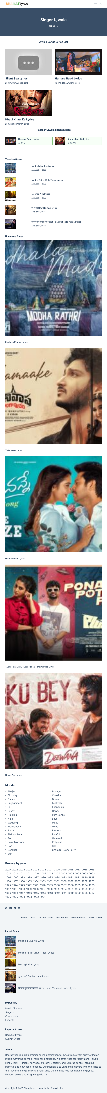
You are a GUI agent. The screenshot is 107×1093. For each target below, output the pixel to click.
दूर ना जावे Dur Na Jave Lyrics (44, 208)
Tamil (16, 1062)
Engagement (15, 803)
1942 (57, 893)
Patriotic (56, 830)
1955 (56, 889)
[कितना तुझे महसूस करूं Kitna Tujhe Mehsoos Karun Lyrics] (10, 224)
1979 (71, 881)
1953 (71, 889)
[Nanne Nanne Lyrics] (53, 504)
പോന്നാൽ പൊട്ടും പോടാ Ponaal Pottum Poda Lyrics (29, 667)
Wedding (13, 822)
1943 (50, 893)
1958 (36, 889)
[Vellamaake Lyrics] (53, 396)
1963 (92, 885)
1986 (22, 881)
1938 (84, 893)
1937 (91, 893)
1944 (43, 893)
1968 (57, 885)
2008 (50, 873)
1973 (22, 885)
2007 (57, 873)
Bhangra (56, 791)
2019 (64, 869)
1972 (29, 885)
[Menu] (95, 4)
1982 (50, 881)
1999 (22, 877)
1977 (84, 881)
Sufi (10, 853)
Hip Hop (12, 814)
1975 (8, 885)
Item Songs (58, 814)
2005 (71, 873)
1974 (15, 885)
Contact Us (62, 917)
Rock (10, 846)
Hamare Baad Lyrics (68, 78)
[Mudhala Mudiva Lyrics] (10, 168)
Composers (11, 1016)
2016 (84, 869)
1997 (36, 877)
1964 (85, 885)
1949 (8, 893)
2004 (78, 873)
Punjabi (24, 1062)
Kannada (35, 1062)
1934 (22, 896)
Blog (33, 917)
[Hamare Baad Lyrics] (78, 62)
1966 (71, 885)
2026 (15, 869)
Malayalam (83, 1058)
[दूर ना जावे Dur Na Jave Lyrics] (10, 210)
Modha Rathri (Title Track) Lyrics (47, 180)
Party (11, 830)
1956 (50, 889)
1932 (36, 896)
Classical (57, 795)
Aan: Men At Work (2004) (69, 83)
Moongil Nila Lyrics (40, 194)
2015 (91, 869)
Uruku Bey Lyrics (13, 775)
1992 (71, 877)
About (24, 917)
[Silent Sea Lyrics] (28, 62)
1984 (36, 881)
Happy (55, 811)
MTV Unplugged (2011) (18, 83)
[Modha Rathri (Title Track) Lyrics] (10, 182)
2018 (70, 869)
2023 (36, 869)
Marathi (45, 1062)
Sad (54, 846)
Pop (10, 838)
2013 (15, 873)
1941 (63, 893)
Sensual (12, 850)
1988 (8, 881)
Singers (9, 1012)
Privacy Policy (46, 917)
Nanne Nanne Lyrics (15, 558)
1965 (78, 885)
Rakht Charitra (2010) (18, 124)
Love (55, 818)
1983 (43, 881)
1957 (43, 889)
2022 (43, 869)
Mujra (55, 826)
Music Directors (14, 1008)
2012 (22, 873)
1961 (15, 889)
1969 (50, 885)
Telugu (94, 1058)
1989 (91, 877)
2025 (22, 869)
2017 (77, 869)
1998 (29, 877)
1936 (8, 896)
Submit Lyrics (95, 917)
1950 (91, 889)
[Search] (101, 4)
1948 (15, 893)
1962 (8, 889)
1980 (64, 881)
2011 (28, 873)
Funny (11, 811)
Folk (10, 807)
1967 (64, 885)
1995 (50, 877)
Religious (57, 842)
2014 (8, 873)
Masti (55, 822)
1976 (91, 881)
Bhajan (11, 791)
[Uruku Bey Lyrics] (53, 721)
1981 (56, 881)
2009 (43, 873)
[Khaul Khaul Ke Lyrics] (28, 103)
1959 (29, 889)
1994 (57, 877)
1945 (36, 893)
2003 (85, 873)
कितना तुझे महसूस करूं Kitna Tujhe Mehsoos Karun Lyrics (56, 222)
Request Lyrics (78, 917)
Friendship (58, 807)
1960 (22, 889)
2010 (36, 873)
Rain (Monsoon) (16, 842)
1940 (71, 893)
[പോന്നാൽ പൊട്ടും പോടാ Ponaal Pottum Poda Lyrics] (53, 613)
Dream (55, 799)
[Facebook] (6, 908)
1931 (42, 896)
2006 (64, 873)
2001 (8, 877)
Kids (10, 818)
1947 (22, 893)
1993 (64, 877)
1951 (84, 889)
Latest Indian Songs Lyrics (50, 1088)
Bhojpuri (55, 1062)
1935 (15, 896)
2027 (8, 869)
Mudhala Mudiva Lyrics (42, 166)
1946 (29, 893)
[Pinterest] (19, 908)
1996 (43, 877)
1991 (77, 877)
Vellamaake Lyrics (13, 450)
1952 (77, 889)
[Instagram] (15, 908)
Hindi (8, 1062)
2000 (15, 877)
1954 (64, 889)
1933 (29, 896)
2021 (50, 869)
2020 (57, 869)
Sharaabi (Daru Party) (64, 850)
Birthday (12, 795)
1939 (78, 893)
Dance (11, 799)
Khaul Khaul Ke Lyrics (19, 119)
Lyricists (9, 1020)
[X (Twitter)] (10, 908)
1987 (15, 881)
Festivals (57, 803)
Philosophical (15, 834)
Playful (56, 834)
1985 (29, 881)
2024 (29, 869)
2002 (92, 873)
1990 (85, 877)
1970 (43, 885)
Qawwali (57, 838)
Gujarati (70, 1062)
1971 (35, 885)
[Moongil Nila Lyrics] (10, 196)
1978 (77, 881)
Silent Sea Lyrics (16, 78)
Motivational (14, 826)
